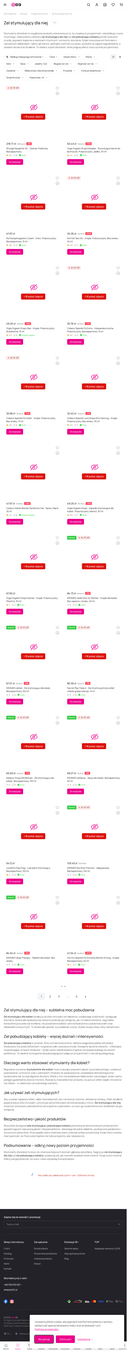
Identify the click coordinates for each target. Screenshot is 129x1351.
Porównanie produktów (45, 1253)
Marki (6, 1263)
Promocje (8, 1258)
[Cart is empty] (121, 4)
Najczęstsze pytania (74, 1253)
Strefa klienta (41, 1248)
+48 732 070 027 (12, 1284)
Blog (66, 1258)
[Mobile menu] (5, 5)
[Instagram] (12, 1301)
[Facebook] (6, 1301)
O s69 (7, 1248)
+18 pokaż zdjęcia (33, 116)
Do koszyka (14, 161)
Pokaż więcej (63, 986)
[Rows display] (120, 57)
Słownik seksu (71, 1248)
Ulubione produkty (43, 1258)
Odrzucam (65, 1339)
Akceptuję (44, 1339)
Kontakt (8, 1268)
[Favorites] (113, 4)
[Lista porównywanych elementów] (105, 4)
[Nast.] (85, 996)
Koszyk (37, 1263)
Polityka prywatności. (47, 1329)
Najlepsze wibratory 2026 (107, 1248)
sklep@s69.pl (10, 1289)
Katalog (7, 1253)
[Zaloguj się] (96, 4)
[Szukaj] (88, 4)
